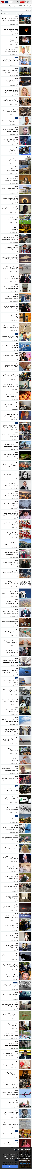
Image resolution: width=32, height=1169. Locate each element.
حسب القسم (5, 13)
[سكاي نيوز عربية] (22, 2)
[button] (2, 10)
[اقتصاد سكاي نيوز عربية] (11, 2)
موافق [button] (10, 1166)
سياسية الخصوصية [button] (25, 1163)
